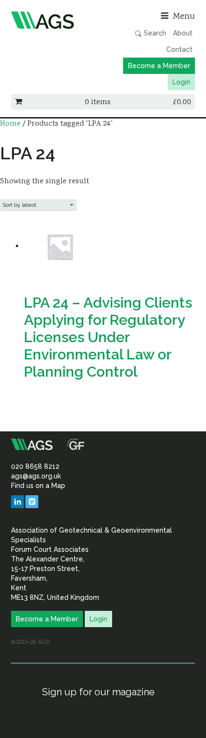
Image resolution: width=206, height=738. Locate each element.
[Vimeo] (31, 501)
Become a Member (159, 66)
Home (10, 124)
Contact (179, 49)
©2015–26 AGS (30, 642)
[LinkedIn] (17, 501)
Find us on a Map (38, 485)
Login (181, 82)
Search (154, 33)
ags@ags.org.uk (36, 476)
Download (45, 400)
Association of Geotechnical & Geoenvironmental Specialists (54, 20)
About (183, 33)
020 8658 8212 (35, 466)
